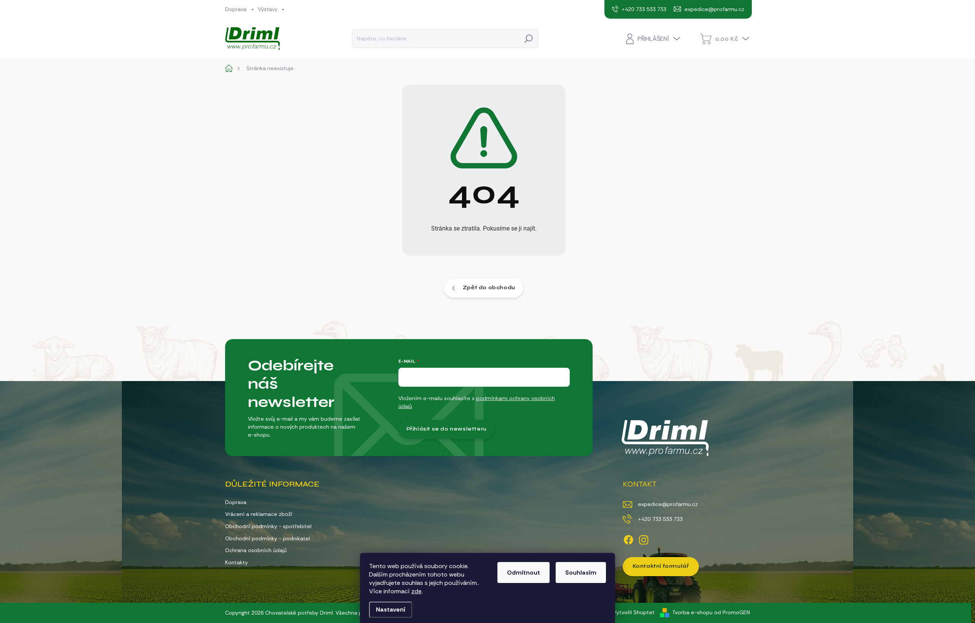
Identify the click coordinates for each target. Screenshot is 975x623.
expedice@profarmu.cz (668, 504)
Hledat (528, 38)
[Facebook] (628, 538)
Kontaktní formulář (661, 566)
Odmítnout (523, 573)
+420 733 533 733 (660, 519)
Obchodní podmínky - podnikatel (267, 538)
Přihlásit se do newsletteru (446, 429)
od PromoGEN (732, 612)
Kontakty (236, 562)
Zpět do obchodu (489, 287)
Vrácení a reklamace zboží (258, 514)
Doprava (235, 9)
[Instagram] (643, 538)
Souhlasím (580, 573)
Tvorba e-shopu (692, 612)
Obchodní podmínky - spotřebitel (268, 526)
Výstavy (268, 9)
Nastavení (390, 609)
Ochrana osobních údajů (256, 550)
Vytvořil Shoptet (634, 612)
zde (416, 591)
